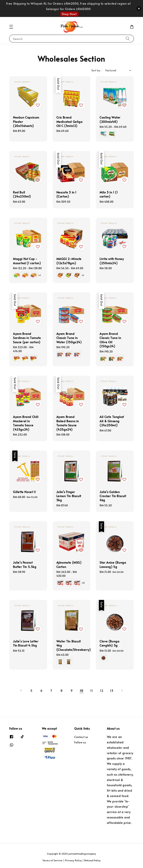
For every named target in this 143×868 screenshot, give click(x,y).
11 (91, 690)
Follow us (80, 742)
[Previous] (21, 690)
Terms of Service (52, 860)
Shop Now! (69, 14)
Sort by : (96, 70)
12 (101, 690)
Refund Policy (92, 860)
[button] (11, 27)
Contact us (81, 737)
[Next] (122, 690)
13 (111, 690)
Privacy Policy (73, 860)
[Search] (128, 38)
